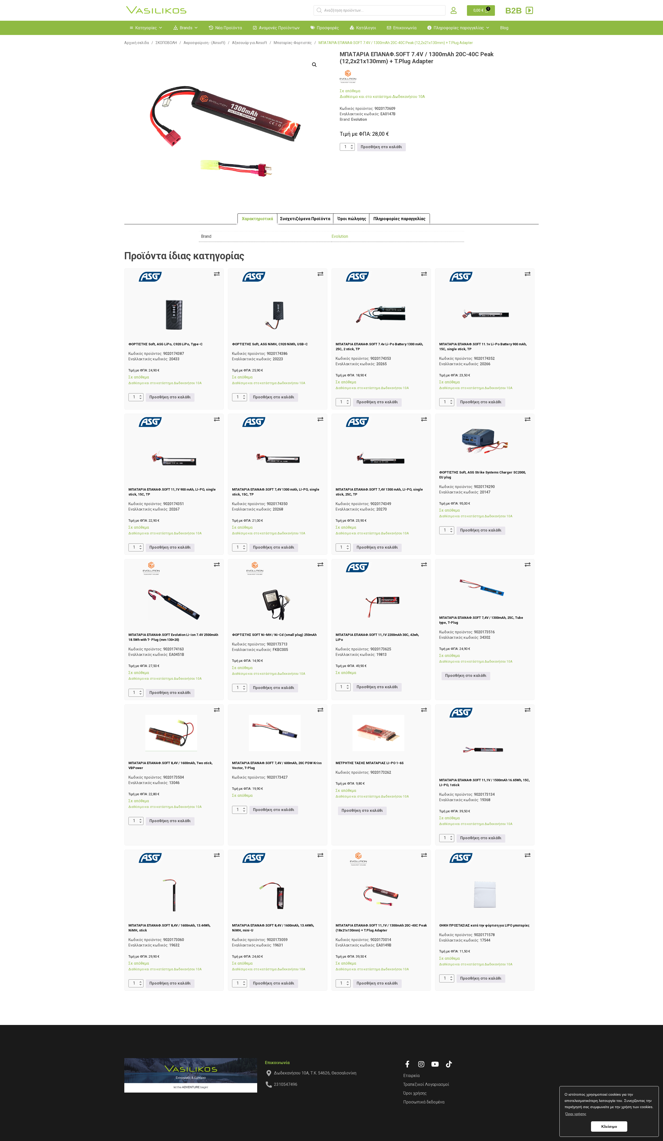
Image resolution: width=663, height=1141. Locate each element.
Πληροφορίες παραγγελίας (459, 27)
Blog (504, 27)
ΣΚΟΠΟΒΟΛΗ (166, 43)
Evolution (340, 236)
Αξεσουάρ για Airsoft (249, 43)
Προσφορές (328, 27)
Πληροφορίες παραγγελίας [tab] (399, 218)
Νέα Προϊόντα (228, 27)
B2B (514, 10)
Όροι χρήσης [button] (575, 1114)
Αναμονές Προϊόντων (279, 27)
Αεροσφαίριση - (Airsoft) (204, 43)
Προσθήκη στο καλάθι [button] (381, 147)
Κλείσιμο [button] (609, 1126)
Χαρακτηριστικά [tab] (257, 218)
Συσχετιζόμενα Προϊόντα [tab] (305, 218)
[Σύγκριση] (217, 274)
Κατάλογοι (366, 27)
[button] (314, 64)
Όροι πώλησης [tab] (351, 218)
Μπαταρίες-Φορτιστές (293, 43)
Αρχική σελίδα (136, 43)
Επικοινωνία (404, 27)
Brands (186, 27)
